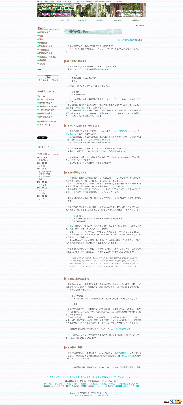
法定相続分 (123, 131)
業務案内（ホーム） (46, 91)
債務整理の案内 (45, 103)
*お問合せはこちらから (130, 384)
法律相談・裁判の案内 (48, 106)
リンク (41, 199)
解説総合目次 (45, 32)
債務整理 (82, 20)
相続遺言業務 (44, 176)
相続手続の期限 (121, 353)
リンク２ (134, 377)
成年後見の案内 (45, 117)
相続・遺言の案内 (46, 99)
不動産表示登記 (45, 53)
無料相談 (136, 20)
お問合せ (42, 185)
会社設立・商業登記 (47, 57)
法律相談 (100, 20)
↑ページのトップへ (53, 377)
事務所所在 (85, 377)
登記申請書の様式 (122, 329)
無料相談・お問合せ (47, 121)
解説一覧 (41, 28)
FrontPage (43, 193)
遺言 (41, 39)
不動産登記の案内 (46, 110)
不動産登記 (119, 20)
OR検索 (55, 80)
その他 (42, 64)
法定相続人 (70, 134)
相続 (41, 36)
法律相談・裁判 (45, 46)
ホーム (45, 20)
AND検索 (44, 80)
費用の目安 (43, 160)
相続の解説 (129, 40)
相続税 (41, 190)
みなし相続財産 (81, 108)
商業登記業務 (44, 174)
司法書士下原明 (90, 393)
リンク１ (125, 377)
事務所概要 (74, 377)
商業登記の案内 (45, 113)
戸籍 (73, 216)
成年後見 (43, 60)
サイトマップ (45, 125)
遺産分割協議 (95, 139)
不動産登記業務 (45, 172)
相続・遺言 (65, 20)
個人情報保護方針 (99, 377)
